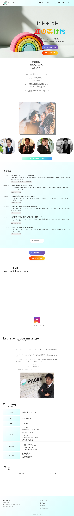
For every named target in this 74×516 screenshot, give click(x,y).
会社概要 (42, 505)
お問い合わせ (44, 508)
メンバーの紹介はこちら (37, 158)
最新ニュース (44, 503)
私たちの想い (44, 500)
